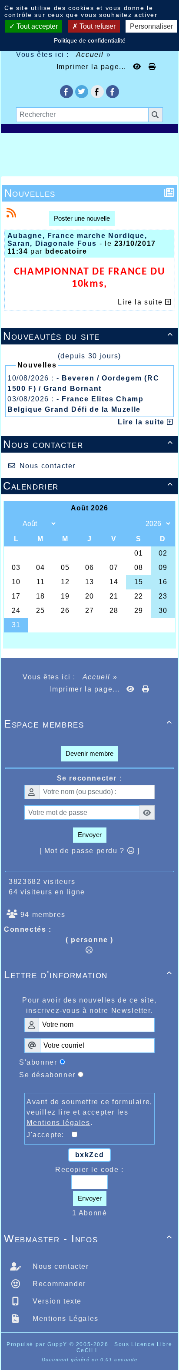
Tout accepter (36, 26)
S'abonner (38, 1062)
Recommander (58, 1283)
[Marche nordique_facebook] (112, 91)
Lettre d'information (88, 974)
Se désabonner (47, 1075)
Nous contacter (88, 444)
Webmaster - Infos (88, 1238)
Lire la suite (142, 422)
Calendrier (88, 486)
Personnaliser (151, 26)
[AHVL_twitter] (81, 91)
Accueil (90, 54)
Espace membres (88, 724)
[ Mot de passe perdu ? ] (90, 850)
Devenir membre (89, 753)
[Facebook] (97, 91)
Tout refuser (97, 26)
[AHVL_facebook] (66, 91)
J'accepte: (49, 1134)
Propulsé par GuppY (38, 1344)
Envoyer (90, 834)
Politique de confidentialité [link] (90, 40)
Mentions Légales (64, 1318)
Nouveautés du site (88, 336)
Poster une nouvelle (82, 218)
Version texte (56, 1301)
